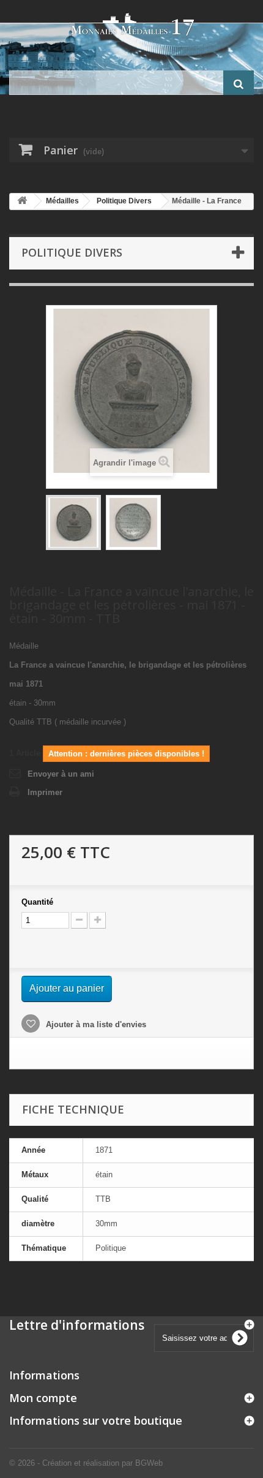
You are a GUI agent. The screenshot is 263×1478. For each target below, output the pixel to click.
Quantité (37, 902)
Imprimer (45, 792)
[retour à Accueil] (22, 201)
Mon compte (43, 1397)
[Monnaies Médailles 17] (131, 24)
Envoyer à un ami (61, 774)
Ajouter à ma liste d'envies (94, 1024)
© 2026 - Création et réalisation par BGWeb (86, 1463)
